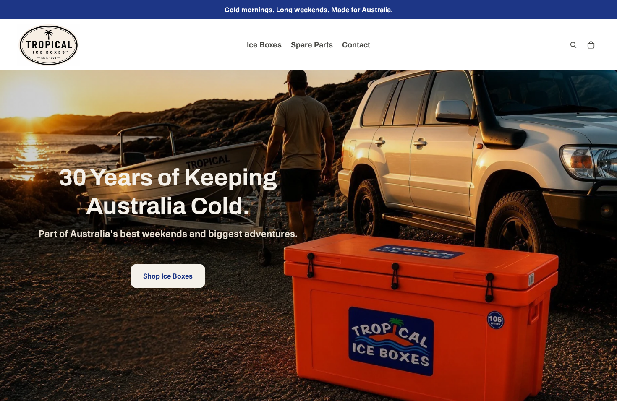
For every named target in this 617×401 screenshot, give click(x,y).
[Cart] (591, 45)
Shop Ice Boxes (168, 275)
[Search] (573, 45)
